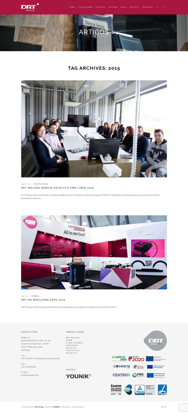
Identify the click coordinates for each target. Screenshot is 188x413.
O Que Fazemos (74, 343)
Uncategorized (40, 184)
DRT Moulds (73, 338)
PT (157, 7)
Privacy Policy (65, 407)
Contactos (147, 7)
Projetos (134, 7)
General (35, 296)
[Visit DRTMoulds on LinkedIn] (162, 407)
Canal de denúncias (77, 407)
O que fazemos (85, 7)
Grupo (123, 7)
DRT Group (39, 407)
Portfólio (101, 7)
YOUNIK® (56, 407)
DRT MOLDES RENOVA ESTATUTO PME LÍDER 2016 (57, 187)
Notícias (113, 7)
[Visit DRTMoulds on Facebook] (165, 407)
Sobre (72, 7)
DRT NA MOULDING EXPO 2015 (43, 299)
